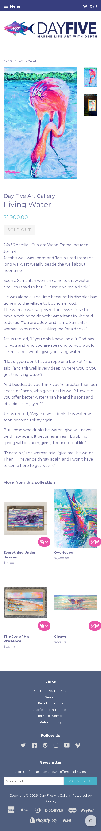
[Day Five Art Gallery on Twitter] (23, 746)
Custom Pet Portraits (50, 691)
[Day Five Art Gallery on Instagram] (55, 746)
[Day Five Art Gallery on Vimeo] (77, 746)
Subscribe (80, 781)
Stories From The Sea (50, 709)
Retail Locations (50, 703)
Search (50, 697)
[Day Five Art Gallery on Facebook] (34, 746)
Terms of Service (51, 716)
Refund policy (51, 722)
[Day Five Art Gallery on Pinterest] (45, 746)
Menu (14, 6)
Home (8, 60)
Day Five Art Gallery (54, 795)
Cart (93, 6)
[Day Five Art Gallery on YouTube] (67, 746)
